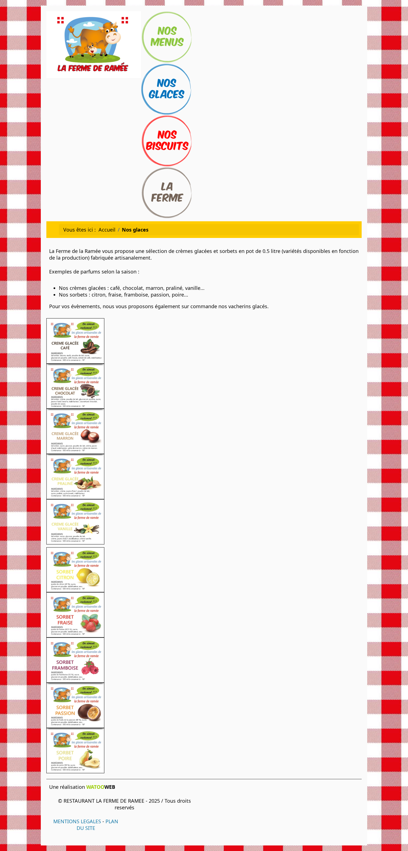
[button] (395, 838)
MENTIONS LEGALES (77, 821)
